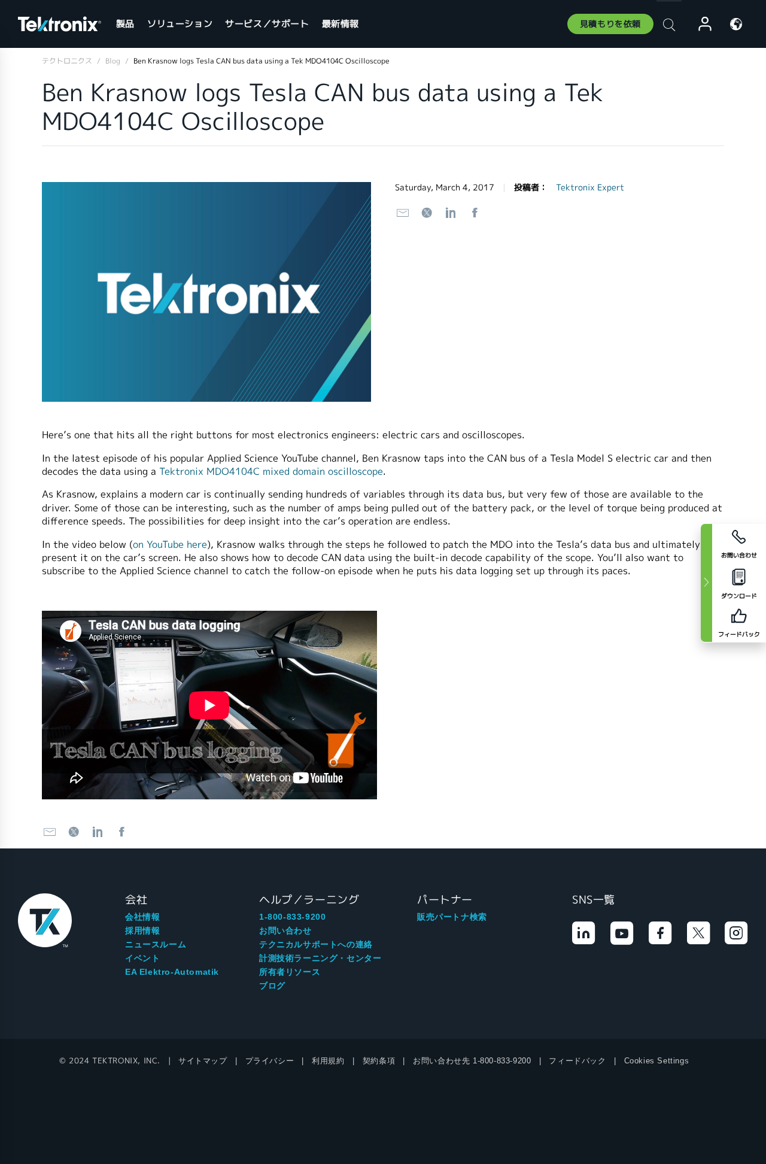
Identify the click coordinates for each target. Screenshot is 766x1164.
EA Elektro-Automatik (172, 972)
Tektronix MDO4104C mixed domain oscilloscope (271, 471)
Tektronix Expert (590, 187)
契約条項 (379, 1060)
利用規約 (328, 1060)
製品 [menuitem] (125, 23)
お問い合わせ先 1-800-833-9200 (472, 1060)
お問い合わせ (285, 930)
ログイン (700, 24)
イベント (142, 958)
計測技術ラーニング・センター (320, 958)
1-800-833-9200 (292, 917)
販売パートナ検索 (452, 917)
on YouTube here (170, 544)
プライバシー (269, 1060)
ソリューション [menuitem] (179, 23)
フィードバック (577, 1060)
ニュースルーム (155, 944)
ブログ (272, 985)
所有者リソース (289, 972)
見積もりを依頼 (610, 24)
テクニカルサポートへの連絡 (316, 944)
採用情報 (142, 930)
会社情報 (142, 917)
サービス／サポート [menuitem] (267, 23)
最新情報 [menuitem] (340, 23)
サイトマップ (202, 1060)
